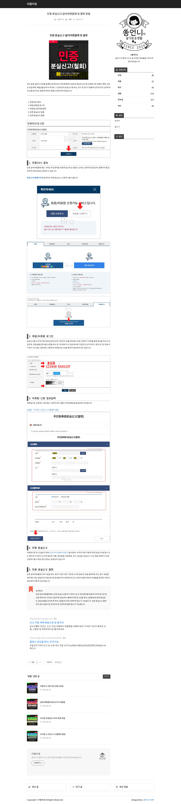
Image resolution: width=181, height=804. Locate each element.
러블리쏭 (35, 754)
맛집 (136, 75)
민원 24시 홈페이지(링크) (59, 553)
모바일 (136, 99)
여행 (136, 81)
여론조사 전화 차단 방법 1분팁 (51, 686)
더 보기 (106, 676)
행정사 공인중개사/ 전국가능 (44, 642)
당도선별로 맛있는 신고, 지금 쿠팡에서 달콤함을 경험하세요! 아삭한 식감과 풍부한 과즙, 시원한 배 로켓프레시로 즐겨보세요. (68, 628)
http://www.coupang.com (41, 619)
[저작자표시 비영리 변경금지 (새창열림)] (58, 662)
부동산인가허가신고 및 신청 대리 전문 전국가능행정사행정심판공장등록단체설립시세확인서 (68, 647)
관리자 (117, 121)
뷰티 (136, 87)
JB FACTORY (148, 800)
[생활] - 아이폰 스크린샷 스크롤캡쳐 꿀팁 (43, 410)
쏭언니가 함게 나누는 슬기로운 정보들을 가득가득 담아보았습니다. (56, 758)
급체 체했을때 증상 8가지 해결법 (52, 702)
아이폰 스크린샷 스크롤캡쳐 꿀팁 (52, 734)
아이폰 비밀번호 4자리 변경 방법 (52, 718)
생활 (70, 20)
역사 (136, 106)
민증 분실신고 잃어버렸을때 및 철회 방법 (68, 14)
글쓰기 (117, 127)
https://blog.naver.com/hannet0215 (46, 638)
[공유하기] (37, 662)
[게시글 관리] (40, 662)
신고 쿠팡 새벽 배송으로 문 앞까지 (47, 622)
